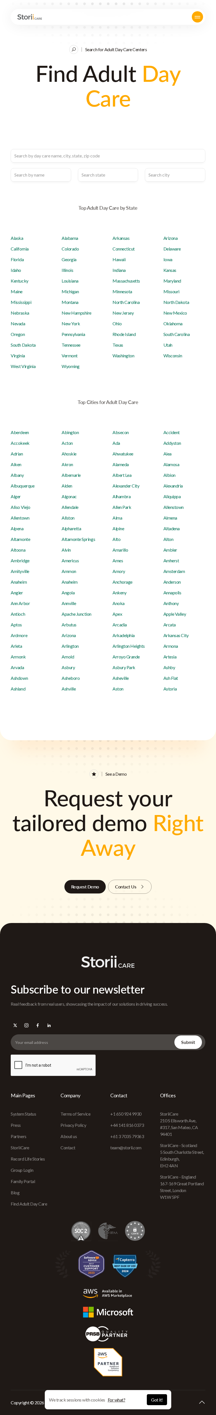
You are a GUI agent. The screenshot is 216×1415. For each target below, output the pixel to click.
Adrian (17, 453)
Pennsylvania (73, 334)
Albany (17, 475)
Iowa (167, 259)
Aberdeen (20, 432)
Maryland (172, 280)
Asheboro (71, 678)
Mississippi (21, 302)
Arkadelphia (123, 635)
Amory (118, 571)
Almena (170, 517)
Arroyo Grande (126, 656)
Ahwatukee (122, 453)
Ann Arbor (20, 603)
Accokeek (20, 443)
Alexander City (125, 485)
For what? (116, 1399)
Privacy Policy (73, 1125)
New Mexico (175, 312)
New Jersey (123, 312)
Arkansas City (176, 635)
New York (71, 323)
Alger (16, 496)
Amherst (171, 560)
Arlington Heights (128, 646)
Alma (117, 517)
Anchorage (122, 581)
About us (68, 1136)
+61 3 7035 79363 (127, 1136)
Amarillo (120, 549)
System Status (23, 1113)
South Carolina (176, 334)
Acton (67, 443)
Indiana (119, 270)
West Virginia (23, 366)
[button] (197, 16)
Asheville (120, 678)
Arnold (68, 656)
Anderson (172, 581)
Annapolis (172, 592)
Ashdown (19, 678)
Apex (117, 614)
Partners (18, 1136)
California (19, 248)
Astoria (170, 688)
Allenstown (173, 507)
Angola (68, 592)
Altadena (171, 528)
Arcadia (119, 624)
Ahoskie (69, 453)
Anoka (118, 603)
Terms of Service (75, 1113)
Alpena (17, 528)
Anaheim (19, 581)
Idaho (16, 270)
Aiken (16, 464)
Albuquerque (22, 485)
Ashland (18, 688)
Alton (168, 539)
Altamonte (20, 539)
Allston (68, 517)
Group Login (22, 1170)
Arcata (169, 624)
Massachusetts (126, 280)
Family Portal (23, 1181)
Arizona (170, 238)
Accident (171, 432)
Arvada (17, 667)
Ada (116, 443)
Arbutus (69, 624)
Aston (117, 688)
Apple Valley (174, 614)
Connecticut (123, 248)
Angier (17, 592)
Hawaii (118, 259)
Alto (116, 539)
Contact (67, 1147)
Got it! (157, 1399)
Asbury (68, 667)
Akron (67, 464)
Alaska (17, 238)
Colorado (70, 248)
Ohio (117, 323)
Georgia (69, 259)
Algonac (69, 496)
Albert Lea (121, 475)
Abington (70, 432)
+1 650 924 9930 (125, 1113)
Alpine (118, 528)
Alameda (120, 464)
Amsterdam (174, 571)
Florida (17, 259)
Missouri (171, 291)
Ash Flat (170, 678)
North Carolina (126, 302)
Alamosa (171, 464)
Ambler (170, 549)
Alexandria (173, 485)
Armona (170, 646)
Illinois (67, 270)
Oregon (18, 334)
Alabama (70, 238)
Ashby (169, 667)
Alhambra (121, 496)
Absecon (120, 432)
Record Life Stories (28, 1158)
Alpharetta (71, 528)
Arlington (70, 646)
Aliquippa (172, 496)
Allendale (70, 507)
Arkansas (120, 238)
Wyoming (71, 366)
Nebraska (20, 312)
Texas (117, 344)
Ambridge (20, 560)
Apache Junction (76, 614)
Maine (16, 291)
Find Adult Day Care (29, 1203)
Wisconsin (172, 355)
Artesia (170, 656)
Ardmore (19, 635)
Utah (167, 344)
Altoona (18, 549)
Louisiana (70, 280)
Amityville (20, 571)
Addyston (172, 443)
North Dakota (176, 302)
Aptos (16, 624)
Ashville (69, 688)
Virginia (18, 355)
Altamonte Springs (78, 539)
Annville (69, 603)
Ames (117, 560)
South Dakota (23, 344)
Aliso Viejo (20, 507)
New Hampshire (76, 312)
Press (16, 1125)
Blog (15, 1192)
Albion (169, 475)
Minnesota (122, 291)
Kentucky (19, 280)
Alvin (66, 549)
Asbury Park (123, 667)
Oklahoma (173, 323)
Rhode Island (124, 334)
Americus (70, 560)
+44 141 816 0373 (127, 1125)
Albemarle (71, 475)
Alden (67, 485)
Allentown (20, 517)
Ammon (69, 571)
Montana (70, 302)
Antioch (18, 614)
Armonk (18, 656)
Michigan (70, 291)
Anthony (171, 603)
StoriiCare (20, 1147)
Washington (123, 355)
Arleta (16, 646)
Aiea (167, 453)
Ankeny (119, 592)
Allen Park (121, 507)
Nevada (18, 323)
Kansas (169, 270)
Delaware (172, 248)
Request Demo (85, 886)
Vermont (70, 355)
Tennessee (71, 344)
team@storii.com (125, 1147)
